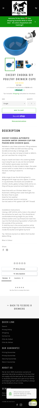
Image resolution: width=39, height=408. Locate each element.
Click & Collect (7, 339)
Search (4, 326)
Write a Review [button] (20, 269)
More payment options (19, 121)
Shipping (16, 93)
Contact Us (6, 336)
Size (3, 99)
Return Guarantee (8, 362)
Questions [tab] (17, 278)
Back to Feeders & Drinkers (20, 307)
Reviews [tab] (5, 278)
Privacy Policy (7, 329)
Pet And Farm (11, 401)
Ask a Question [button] (20, 274)
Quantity (30, 99)
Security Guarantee (9, 359)
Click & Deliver (7, 342)
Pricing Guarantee (8, 352)
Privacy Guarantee (8, 355)
